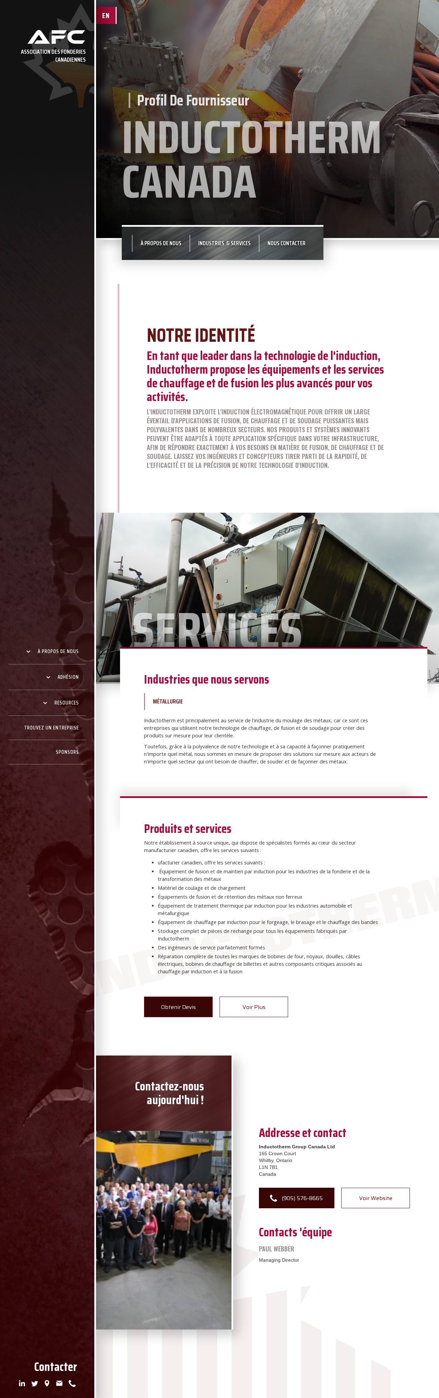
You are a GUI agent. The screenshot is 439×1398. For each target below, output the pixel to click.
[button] (47, 651)
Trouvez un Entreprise (51, 728)
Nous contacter (287, 243)
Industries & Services (224, 243)
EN (106, 15)
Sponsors (67, 752)
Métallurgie (168, 701)
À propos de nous (161, 243)
